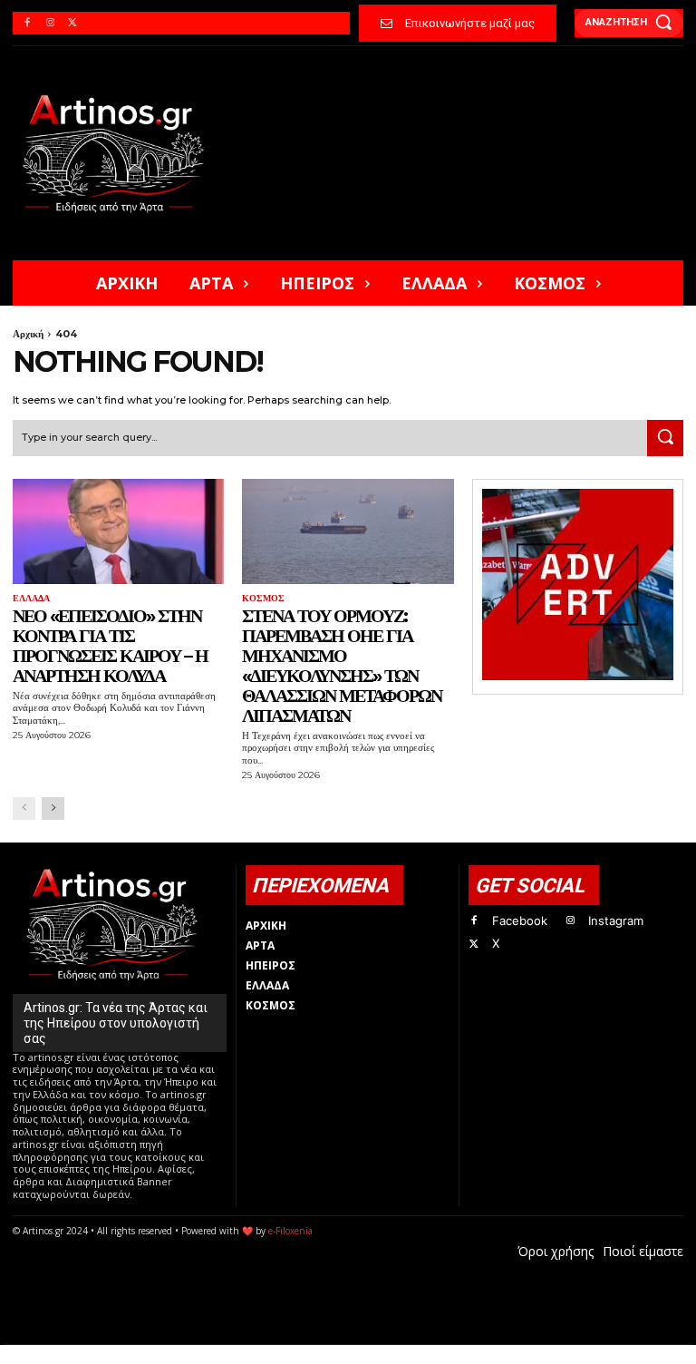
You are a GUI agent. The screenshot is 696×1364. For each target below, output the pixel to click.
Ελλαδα (31, 598)
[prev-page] (24, 808)
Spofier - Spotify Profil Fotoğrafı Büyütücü (136, 1354)
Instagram (615, 920)
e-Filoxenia (290, 1230)
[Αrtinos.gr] (121, 153)
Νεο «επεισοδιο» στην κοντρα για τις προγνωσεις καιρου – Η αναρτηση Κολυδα (110, 646)
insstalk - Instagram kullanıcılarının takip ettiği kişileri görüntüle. (450, 1354)
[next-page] (53, 808)
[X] (73, 23)
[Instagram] (49, 23)
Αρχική (28, 333)
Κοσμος (263, 598)
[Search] (665, 438)
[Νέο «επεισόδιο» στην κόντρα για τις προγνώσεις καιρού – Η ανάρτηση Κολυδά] (118, 532)
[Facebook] (27, 23)
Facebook (519, 920)
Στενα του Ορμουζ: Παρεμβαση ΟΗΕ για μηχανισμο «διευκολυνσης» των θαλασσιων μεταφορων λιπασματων (341, 665)
